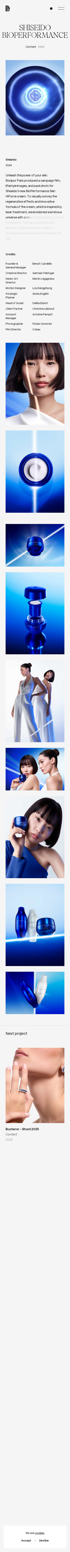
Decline (44, 1540)
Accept (26, 1540)
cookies (39, 1533)
